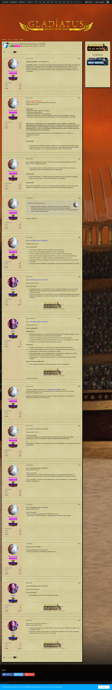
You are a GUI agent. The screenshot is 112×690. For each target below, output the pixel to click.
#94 (79, 620)
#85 (79, 237)
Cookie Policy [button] (58, 687)
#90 (79, 465)
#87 (79, 318)
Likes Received (8, 83)
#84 (79, 198)
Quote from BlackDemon (36, 203)
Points (6, 84)
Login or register (99, 2)
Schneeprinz (25, 46)
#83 (79, 159)
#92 (79, 543)
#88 (79, 386)
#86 (79, 277)
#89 (79, 426)
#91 (79, 504)
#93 (79, 583)
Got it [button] (103, 687)
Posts (6, 86)
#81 (79, 58)
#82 (79, 98)
